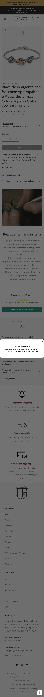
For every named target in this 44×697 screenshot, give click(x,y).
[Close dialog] (42, 341)
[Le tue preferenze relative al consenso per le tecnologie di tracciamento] (39, 692)
